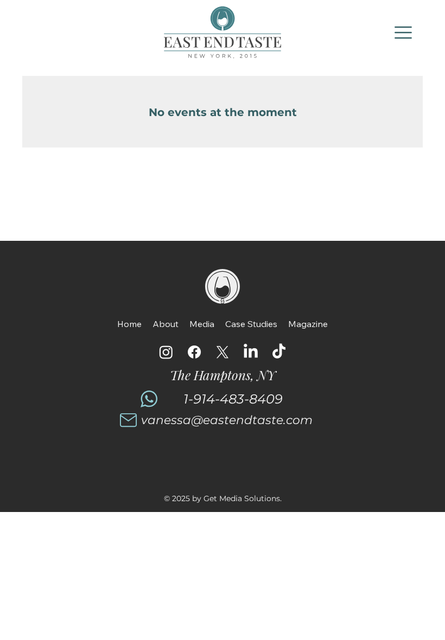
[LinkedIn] (250, 352)
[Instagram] (166, 352)
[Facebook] (194, 352)
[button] (403, 32)
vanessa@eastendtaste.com (227, 420)
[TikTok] (279, 352)
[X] (222, 352)
